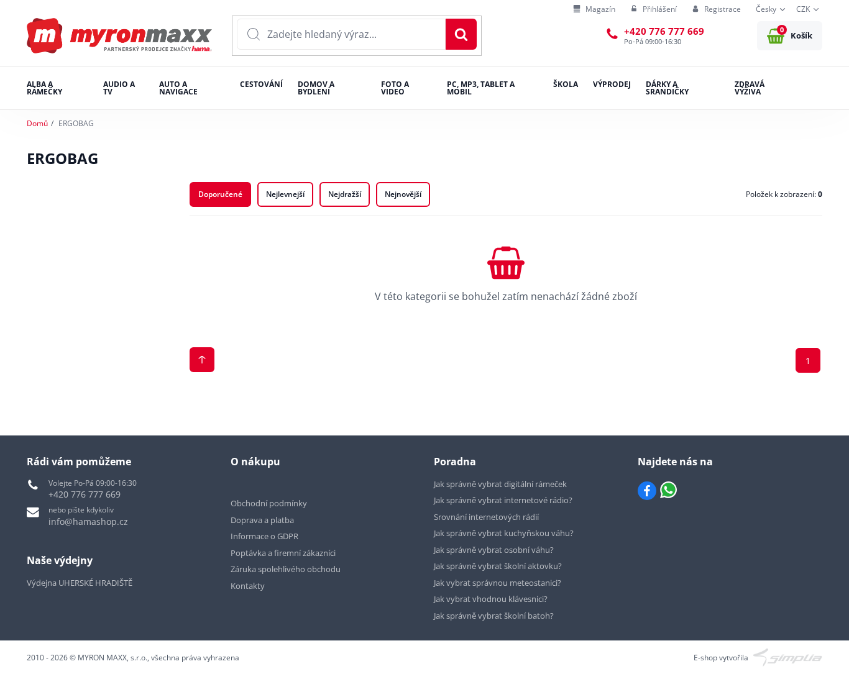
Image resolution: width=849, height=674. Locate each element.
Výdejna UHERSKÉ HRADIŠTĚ (79, 582)
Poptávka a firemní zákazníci (283, 552)
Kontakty (248, 585)
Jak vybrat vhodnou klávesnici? (491, 598)
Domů (37, 123)
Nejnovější (403, 194)
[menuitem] (594, 9)
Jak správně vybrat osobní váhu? (494, 549)
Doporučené (220, 194)
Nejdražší (344, 194)
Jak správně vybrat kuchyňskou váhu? (504, 533)
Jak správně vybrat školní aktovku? (498, 566)
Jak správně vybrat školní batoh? (494, 615)
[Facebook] (647, 490)
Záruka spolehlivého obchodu (286, 569)
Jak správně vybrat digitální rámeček (500, 484)
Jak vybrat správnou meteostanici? (497, 582)
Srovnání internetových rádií (486, 516)
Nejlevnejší (285, 194)
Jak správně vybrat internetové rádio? (503, 500)
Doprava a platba (262, 520)
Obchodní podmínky (269, 503)
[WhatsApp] (668, 490)
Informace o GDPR (264, 536)
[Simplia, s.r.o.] (787, 657)
